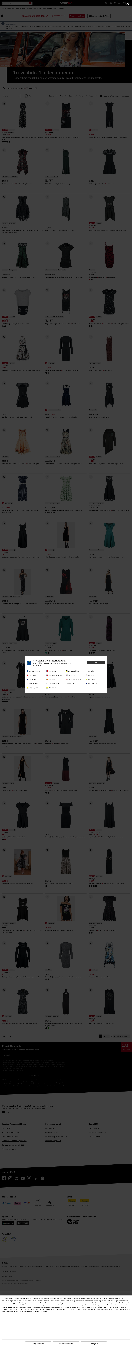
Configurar (94, 1344)
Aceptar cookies (38, 1344)
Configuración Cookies (122, 1309)
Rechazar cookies (66, 1344)
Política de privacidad (42, 1311)
